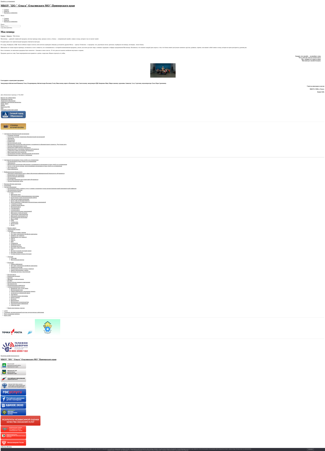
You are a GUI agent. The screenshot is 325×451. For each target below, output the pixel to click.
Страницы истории (16, 203)
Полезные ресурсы (16, 246)
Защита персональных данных (19, 270)
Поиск (2, 26)
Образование (11, 140)
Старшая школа (15, 210)
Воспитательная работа (14, 191)
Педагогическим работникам (15, 176)
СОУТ (6, 311)
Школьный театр (16, 194)
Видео (12, 225)
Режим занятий (15, 297)
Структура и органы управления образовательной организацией (26, 137)
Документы (10, 138)
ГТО (12, 193)
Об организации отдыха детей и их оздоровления (21, 161)
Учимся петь (14, 222)
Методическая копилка (17, 259)
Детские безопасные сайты (15, 181)
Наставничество (12, 283)
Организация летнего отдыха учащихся (22, 268)
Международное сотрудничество (16, 152)
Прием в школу (11, 228)
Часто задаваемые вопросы (12, 314)
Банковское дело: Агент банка (19, 288)
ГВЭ (12, 249)
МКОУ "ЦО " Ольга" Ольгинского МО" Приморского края (38, 5)
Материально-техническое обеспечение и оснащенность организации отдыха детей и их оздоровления (37, 164)
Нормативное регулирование (15, 175)
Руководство (11, 141)
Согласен (310, 449)
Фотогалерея (14, 223)
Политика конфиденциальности (10, 355)
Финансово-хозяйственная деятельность (19, 147)
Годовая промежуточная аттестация (21, 254)
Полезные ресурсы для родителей (20, 271)
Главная (6, 9)
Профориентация (16, 244)
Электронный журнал (13, 229)
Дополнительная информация (19, 303)
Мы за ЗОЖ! (14, 219)
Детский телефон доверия (18, 232)
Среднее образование (10, 187)
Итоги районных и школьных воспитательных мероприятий (28, 202)
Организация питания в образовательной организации (23, 153)
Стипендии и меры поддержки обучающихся (20, 150)
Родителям (10, 262)
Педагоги (13, 299)
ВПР (12, 241)
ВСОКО (9, 280)
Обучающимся (11, 178)
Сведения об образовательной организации (16, 133)
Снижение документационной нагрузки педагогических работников (24, 312)
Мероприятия (15, 300)
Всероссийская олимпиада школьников (18, 282)
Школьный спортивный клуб (19, 216)
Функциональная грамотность (16, 285)
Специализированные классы (16, 287)
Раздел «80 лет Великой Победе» (20, 200)
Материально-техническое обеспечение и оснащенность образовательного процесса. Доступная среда (36, 144)
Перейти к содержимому (8, 1)
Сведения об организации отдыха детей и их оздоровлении (21, 160)
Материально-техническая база (20, 302)
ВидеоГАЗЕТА (11, 274)
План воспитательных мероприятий (21, 211)
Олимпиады (14, 243)
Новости (6, 11)
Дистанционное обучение (14, 190)
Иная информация (12, 169)
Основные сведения (13, 135)
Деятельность (11, 163)
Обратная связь (15, 305)
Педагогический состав (14, 143)
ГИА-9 (13, 238)
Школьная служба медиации (19, 213)
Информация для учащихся (19, 237)
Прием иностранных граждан (16, 308)
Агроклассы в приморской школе (20, 293)
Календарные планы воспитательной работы (24, 197)
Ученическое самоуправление (19, 214)
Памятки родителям (16, 267)
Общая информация (16, 264)
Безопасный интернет (13, 276)
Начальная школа (16, 206)
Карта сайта (7, 315)
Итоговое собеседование (18, 247)
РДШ (12, 220)
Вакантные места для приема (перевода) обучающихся (23, 149)
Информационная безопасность (13, 172)
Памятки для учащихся (17, 235)
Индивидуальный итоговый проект (21, 250)
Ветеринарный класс (17, 290)
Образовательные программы (19, 296)
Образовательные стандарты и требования (19, 155)
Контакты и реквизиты (10, 12)
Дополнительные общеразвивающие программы (25, 196)
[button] (162, 15)
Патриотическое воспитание (19, 217)
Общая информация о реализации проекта (23, 291)
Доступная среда (12, 167)
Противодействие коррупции (12, 184)
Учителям (10, 256)
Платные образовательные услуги (17, 146)
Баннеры (10, 277)
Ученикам (10, 231)
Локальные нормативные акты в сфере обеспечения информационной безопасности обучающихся (35, 173)
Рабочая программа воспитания (20, 199)
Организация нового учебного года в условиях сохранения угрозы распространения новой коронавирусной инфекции (41, 188)
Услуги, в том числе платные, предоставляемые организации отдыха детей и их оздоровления (34, 166)
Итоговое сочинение (17, 252)
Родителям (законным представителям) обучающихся (22, 179)
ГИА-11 (13, 240)
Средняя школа (15, 208)
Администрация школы (17, 205)
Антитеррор (7, 185)
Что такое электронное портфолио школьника (24, 234)
